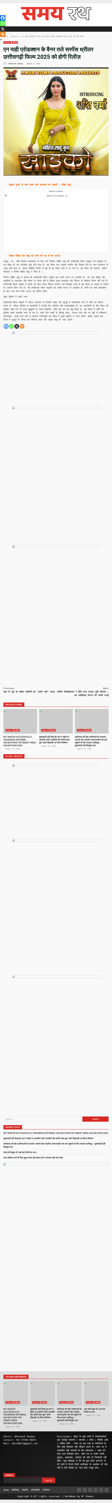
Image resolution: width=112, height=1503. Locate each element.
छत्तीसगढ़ (15, 42)
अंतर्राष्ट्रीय (35, 1490)
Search (9, 1475)
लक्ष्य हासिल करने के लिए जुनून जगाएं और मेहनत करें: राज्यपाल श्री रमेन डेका (33, 1157)
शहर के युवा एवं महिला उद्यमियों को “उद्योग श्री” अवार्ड (29, 690)
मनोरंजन (46, 1490)
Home (6, 1490)
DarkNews (70, 1496)
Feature (7, 42)
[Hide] (1, 40)
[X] (16, 326)
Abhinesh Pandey (15, 64)
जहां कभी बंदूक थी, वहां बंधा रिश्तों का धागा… (20, 1152)
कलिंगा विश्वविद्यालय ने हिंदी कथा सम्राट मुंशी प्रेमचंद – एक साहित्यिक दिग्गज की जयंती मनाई (83, 692)
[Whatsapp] (11, 326)
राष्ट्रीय (25, 1490)
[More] (22, 326)
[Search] (105, 29)
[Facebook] (6, 326)
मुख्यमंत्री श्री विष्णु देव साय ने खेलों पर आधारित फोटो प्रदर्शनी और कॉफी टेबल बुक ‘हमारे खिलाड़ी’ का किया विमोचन (56, 721)
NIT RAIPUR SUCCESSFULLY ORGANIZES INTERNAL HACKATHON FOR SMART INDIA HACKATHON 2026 (20, 721)
